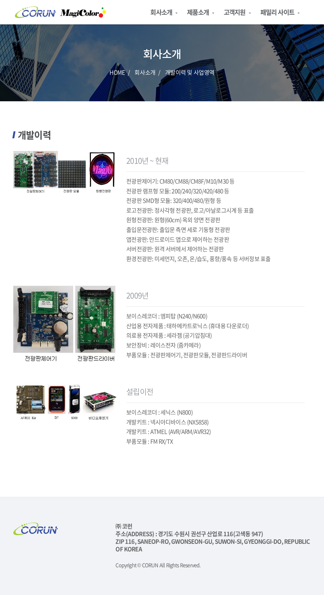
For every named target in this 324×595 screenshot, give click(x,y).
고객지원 (235, 12)
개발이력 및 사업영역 (190, 72)
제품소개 (198, 12)
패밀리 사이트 (277, 12)
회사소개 (161, 12)
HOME (117, 72)
